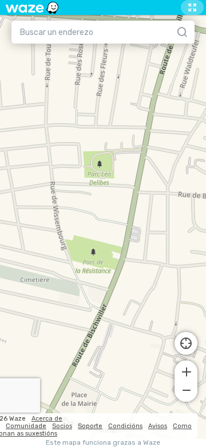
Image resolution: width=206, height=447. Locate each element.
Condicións (125, 426)
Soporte (90, 426)
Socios (62, 426)
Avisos (157, 426)
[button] (186, 370)
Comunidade (26, 426)
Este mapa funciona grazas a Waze (103, 442)
